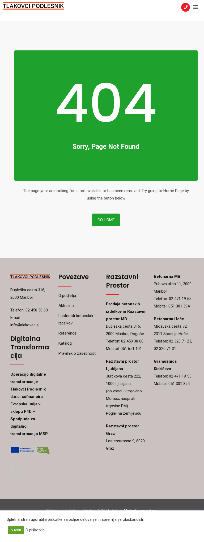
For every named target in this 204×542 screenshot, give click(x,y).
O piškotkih (35, 530)
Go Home (105, 220)
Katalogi (65, 343)
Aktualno (66, 305)
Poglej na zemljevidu (123, 413)
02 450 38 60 (37, 310)
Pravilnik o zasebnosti (77, 353)
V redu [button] (16, 530)
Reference (67, 333)
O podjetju (67, 295)
